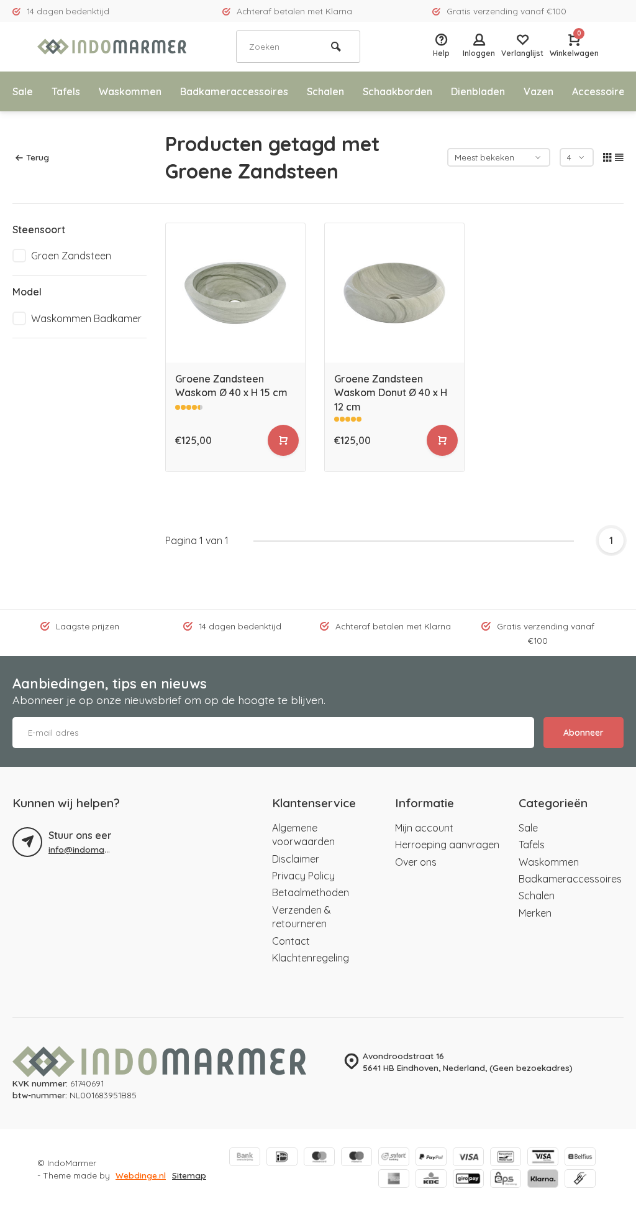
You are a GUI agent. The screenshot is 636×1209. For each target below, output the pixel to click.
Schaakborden (397, 91)
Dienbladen (478, 91)
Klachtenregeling (310, 958)
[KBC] (431, 1179)
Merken (535, 913)
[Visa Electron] (542, 1158)
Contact (291, 941)
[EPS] (505, 1179)
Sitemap (189, 1175)
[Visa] (468, 1158)
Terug (37, 157)
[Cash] (580, 1179)
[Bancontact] (505, 1158)
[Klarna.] (542, 1179)
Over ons (416, 862)
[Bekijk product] (283, 440)
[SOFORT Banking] (393, 1158)
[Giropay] (468, 1179)
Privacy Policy (303, 875)
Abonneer (583, 732)
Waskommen (130, 91)
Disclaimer (295, 859)
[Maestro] (356, 1158)
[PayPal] (431, 1158)
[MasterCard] (319, 1158)
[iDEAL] (282, 1158)
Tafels (66, 91)
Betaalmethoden (310, 892)
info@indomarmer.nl (89, 849)
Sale (22, 91)
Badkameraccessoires (234, 91)
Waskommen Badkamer (86, 318)
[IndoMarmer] (111, 46)
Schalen (325, 91)
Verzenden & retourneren (301, 917)
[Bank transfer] (244, 1158)
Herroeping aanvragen (447, 844)
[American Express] (393, 1179)
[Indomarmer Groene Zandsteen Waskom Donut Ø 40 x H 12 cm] (394, 293)
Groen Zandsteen (71, 255)
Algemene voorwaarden (303, 835)
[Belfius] (580, 1158)
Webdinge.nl (141, 1175)
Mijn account (424, 828)
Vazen (538, 91)
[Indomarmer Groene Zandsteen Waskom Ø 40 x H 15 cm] (235, 293)
